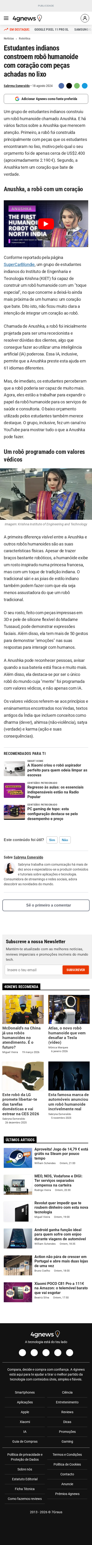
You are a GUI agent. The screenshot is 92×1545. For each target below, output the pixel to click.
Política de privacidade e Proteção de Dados (24, 1457)
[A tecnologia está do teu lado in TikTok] (57, 1352)
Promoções (67, 1432)
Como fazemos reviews (25, 1499)
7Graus (56, 1512)
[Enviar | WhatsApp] (77, 86)
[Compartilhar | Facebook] (61, 86)
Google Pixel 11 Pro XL (51, 29)
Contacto (67, 1474)
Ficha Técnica (25, 1489)
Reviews (67, 1412)
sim (52, 840)
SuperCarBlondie (19, 264)
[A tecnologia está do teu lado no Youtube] (46, 1352)
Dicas (67, 1422)
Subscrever (76, 970)
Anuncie (67, 1484)
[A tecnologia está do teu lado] (28, 18)
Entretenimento (67, 1402)
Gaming (67, 1441)
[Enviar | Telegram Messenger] (85, 86)
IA (24, 1432)
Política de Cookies (67, 1464)
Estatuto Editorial (25, 1479)
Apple (25, 1412)
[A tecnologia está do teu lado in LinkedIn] (69, 1352)
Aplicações (25, 1402)
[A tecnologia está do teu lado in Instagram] (34, 1352)
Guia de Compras (25, 1441)
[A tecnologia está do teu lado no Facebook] (22, 1352)
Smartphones (25, 1392)
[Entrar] (85, 18)
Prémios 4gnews (67, 1494)
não (65, 840)
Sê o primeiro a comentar (48, 905)
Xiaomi (25, 1422)
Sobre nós (24, 1469)
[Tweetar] (69, 86)
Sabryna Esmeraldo (17, 86)
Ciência (67, 1392)
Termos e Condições (67, 1454)
